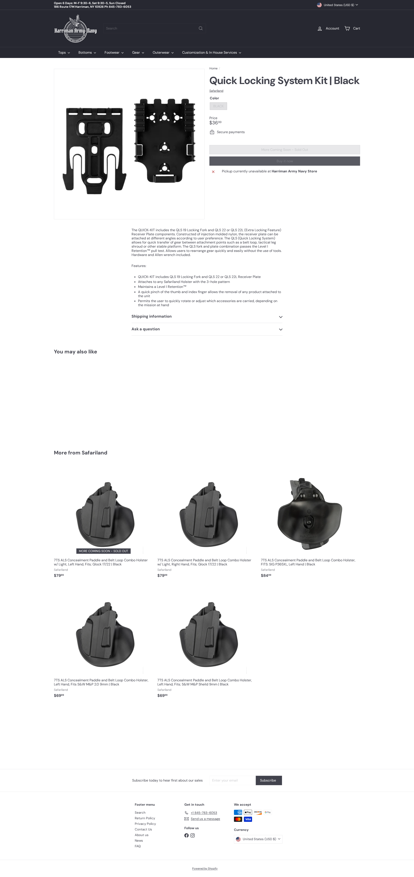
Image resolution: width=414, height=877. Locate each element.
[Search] (201, 28)
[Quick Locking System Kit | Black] (77, 399)
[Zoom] (129, 144)
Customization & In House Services (210, 52)
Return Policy (145, 818)
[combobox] (155, 28)
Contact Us (143, 829)
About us (142, 835)
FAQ (138, 846)
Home (213, 68)
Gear (136, 52)
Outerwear (161, 52)
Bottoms (85, 52)
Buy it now (285, 161)
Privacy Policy (145, 824)
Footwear (112, 52)
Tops (62, 52)
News (139, 840)
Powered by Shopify (205, 868)
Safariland (94, 452)
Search (140, 812)
